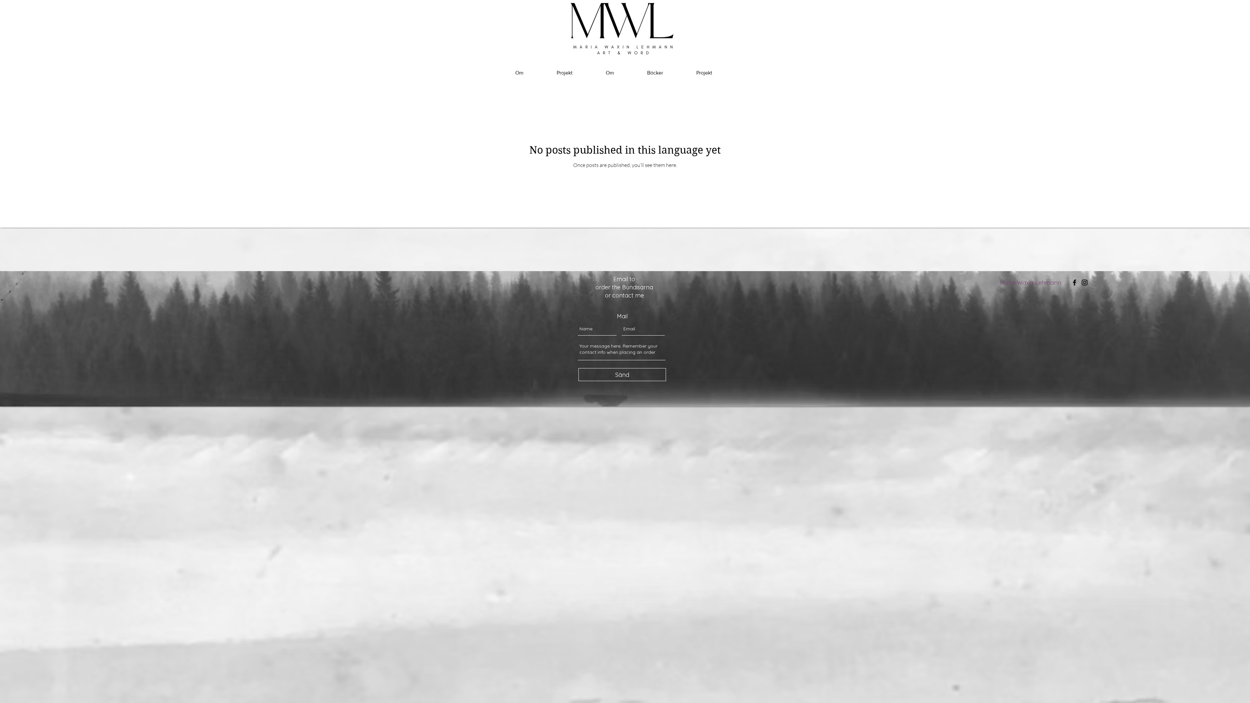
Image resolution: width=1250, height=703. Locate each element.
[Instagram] (1085, 282)
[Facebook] (1074, 282)
